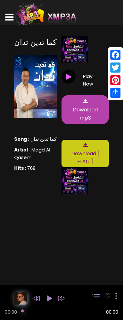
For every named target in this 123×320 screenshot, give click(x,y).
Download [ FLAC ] (85, 157)
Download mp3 (85, 113)
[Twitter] (115, 67)
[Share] (115, 92)
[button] (36, 298)
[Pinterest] (115, 80)
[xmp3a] (45, 14)
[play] (107, 295)
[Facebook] (115, 55)
